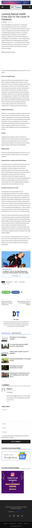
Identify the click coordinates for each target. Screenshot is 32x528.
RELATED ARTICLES (5, 333)
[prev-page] (2, 380)
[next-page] (5, 380)
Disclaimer (20, 523)
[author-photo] (16, 317)
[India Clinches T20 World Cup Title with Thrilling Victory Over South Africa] (5, 375)
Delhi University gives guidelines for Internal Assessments (6, 303)
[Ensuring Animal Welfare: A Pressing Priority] (5, 360)
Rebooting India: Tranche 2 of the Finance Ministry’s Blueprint (24, 303)
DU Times (5, 22)
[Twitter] (22, 515)
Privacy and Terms (13, 523)
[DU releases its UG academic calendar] (5, 339)
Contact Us (26, 523)
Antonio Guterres (9, 281)
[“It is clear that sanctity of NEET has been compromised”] (5, 346)
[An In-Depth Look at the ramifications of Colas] (5, 367)
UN (8, 283)
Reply (8, 401)
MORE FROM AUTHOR (16, 333)
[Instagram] (14, 515)
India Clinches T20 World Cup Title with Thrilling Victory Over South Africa (19, 374)
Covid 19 (16, 281)
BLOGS (3, 362)
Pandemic (4, 283)
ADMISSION (4, 355)
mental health (22, 281)
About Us (5, 523)
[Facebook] (9, 515)
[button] (2, 7)
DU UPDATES (4, 340)
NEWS (6, 10)
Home (2, 10)
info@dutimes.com (19, 511)
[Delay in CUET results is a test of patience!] (5, 353)
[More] (21, 292)
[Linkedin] (18, 515)
